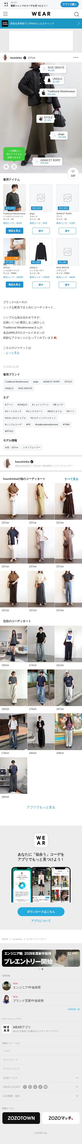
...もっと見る (11, 352)
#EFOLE (9, 431)
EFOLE (68, 381)
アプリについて (41, 920)
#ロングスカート (34, 411)
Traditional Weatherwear (16, 381)
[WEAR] (41, 14)
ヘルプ (6, 1050)
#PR (28, 424)
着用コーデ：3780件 (40, 277)
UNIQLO (9, 388)
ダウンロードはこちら (41, 911)
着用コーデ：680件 (65, 277)
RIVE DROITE (25, 388)
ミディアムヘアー (31, 447)
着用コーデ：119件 (65, 223)
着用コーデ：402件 (12, 223)
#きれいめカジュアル (15, 418)
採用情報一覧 (74, 1009)
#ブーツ (9, 404)
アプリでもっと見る (41, 807)
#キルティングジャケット (43, 418)
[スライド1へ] (39, 969)
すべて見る (71, 479)
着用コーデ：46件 (38, 223)
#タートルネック (13, 411)
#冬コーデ (58, 404)
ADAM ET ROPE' (51, 381)
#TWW (66, 424)
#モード (70, 411)
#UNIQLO (22, 404)
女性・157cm (11, 447)
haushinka (17, 939)
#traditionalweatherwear (46, 424)
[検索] (77, 14)
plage (35, 381)
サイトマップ (10, 1059)
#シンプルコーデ (13, 424)
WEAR (5, 939)
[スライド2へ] (42, 969)
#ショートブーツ (40, 404)
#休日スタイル (55, 411)
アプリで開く (69, 4)
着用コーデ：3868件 (13, 277)
